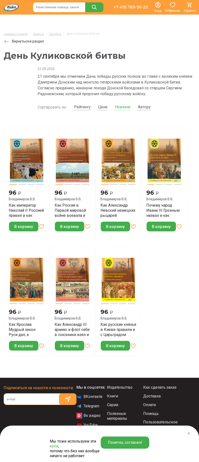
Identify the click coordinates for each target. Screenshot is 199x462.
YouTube (90, 425)
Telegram (91, 406)
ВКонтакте (92, 396)
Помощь (151, 413)
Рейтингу (82, 107)
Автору (144, 107)
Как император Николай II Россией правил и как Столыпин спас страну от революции (26, 210)
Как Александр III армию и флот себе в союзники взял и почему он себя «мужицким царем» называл (72, 329)
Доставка (152, 396)
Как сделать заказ (159, 387)
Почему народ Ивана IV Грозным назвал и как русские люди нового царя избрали (163, 210)
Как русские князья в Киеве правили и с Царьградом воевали (118, 329)
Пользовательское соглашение (160, 424)
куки (54, 446)
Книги (112, 396)
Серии (112, 405)
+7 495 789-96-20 (131, 7)
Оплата (149, 405)
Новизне (123, 107)
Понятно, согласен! (125, 442)
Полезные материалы (117, 416)
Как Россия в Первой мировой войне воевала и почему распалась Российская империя (71, 210)
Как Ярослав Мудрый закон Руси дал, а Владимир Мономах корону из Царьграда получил (26, 329)
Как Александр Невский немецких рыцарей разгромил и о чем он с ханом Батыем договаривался (117, 210)
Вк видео (91, 415)
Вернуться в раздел (28, 41)
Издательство (120, 387)
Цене (103, 107)
